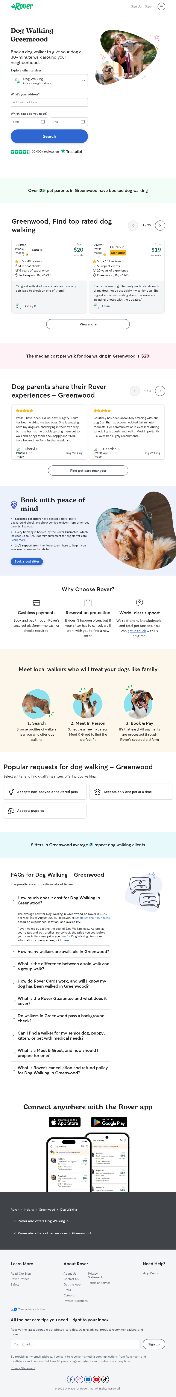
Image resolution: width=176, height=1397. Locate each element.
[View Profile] (49, 432)
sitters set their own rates (92, 918)
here (66, 940)
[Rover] (22, 6)
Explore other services (26, 70)
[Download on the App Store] (65, 1122)
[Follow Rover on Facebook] (71, 1379)
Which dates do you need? (29, 114)
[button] (161, 6)
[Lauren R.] (126, 276)
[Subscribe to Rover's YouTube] (96, 1379)
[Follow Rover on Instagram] (79, 1379)
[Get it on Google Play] (109, 1122)
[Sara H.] (49, 276)
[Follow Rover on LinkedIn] (88, 1379)
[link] (49, 136)
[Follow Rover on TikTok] (105, 1379)
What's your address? (25, 94)
